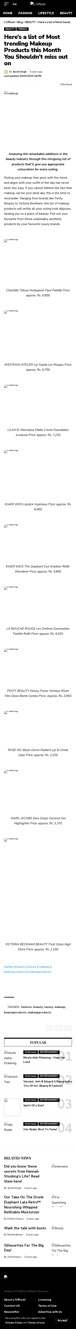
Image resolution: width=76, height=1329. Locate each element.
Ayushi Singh (20, 71)
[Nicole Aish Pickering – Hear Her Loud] (12, 1059)
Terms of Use (36, 1322)
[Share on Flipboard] (19, 84)
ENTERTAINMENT (49, 1052)
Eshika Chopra (15, 1218)
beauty (21, 967)
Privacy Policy (13, 1322)
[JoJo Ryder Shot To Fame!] (12, 1131)
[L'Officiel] (38, 4)
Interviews (30, 1052)
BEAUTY (10, 29)
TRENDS (22, 29)
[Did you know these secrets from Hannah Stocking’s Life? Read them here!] (62, 1170)
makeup (44, 967)
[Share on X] (11, 84)
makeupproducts (39, 972)
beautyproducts (15, 972)
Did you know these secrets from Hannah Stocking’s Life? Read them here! (21, 1174)
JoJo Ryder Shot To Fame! (40, 1129)
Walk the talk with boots (25, 1228)
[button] (63, 1320)
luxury (32, 967)
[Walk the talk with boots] (62, 1232)
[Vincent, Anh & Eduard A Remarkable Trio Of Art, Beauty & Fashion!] (12, 1083)
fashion (9, 967)
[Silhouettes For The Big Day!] (62, 1249)
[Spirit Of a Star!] (12, 1107)
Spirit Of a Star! (33, 1105)
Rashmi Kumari (15, 1234)
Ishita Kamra (14, 1256)
